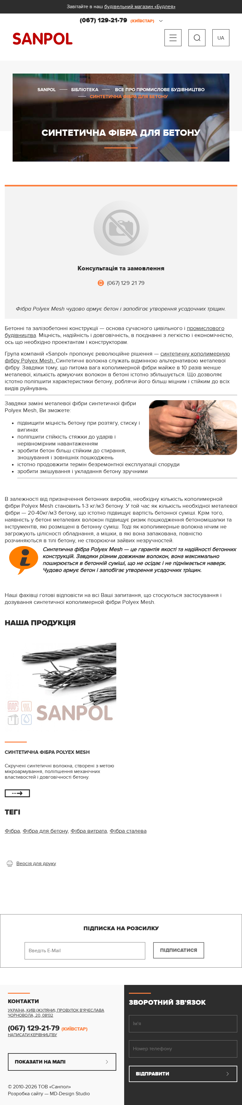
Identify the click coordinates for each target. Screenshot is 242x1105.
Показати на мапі (40, 1062)
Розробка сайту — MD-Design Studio (49, 1094)
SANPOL (43, 38)
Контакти (23, 1001)
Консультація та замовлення (121, 268)
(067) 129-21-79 (117, 20)
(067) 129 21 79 (126, 283)
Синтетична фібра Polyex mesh (47, 752)
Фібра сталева (128, 831)
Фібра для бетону (45, 831)
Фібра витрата (89, 831)
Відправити (152, 1074)
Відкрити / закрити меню (173, 37)
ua (220, 38)
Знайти (196, 37)
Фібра (12, 831)
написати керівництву (32, 1034)
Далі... (17, 793)
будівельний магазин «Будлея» (140, 6)
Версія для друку (36, 863)
